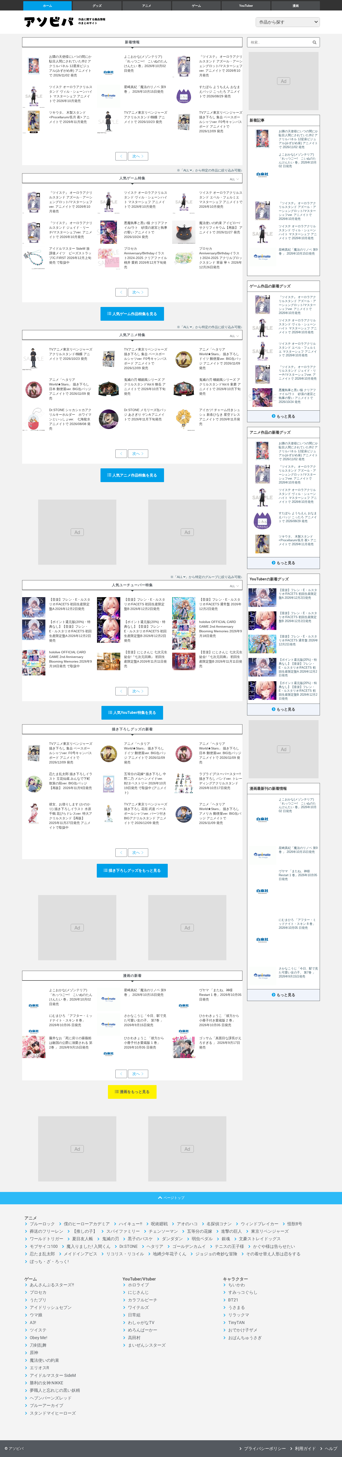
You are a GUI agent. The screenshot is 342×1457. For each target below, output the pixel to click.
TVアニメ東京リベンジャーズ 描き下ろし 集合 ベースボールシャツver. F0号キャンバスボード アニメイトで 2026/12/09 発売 (220, 122)
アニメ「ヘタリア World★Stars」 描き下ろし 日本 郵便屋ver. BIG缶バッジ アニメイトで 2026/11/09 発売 (70, 389)
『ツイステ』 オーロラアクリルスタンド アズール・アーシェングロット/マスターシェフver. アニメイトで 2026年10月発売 (220, 66)
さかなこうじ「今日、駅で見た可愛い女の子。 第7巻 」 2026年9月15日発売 (145, 1020)
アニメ (146, 5)
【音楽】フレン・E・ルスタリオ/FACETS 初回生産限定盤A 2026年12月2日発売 (69, 604)
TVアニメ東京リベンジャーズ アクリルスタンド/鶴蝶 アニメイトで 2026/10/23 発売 (145, 117)
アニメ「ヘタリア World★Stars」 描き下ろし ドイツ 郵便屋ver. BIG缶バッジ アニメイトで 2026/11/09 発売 (220, 358)
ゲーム (196, 5)
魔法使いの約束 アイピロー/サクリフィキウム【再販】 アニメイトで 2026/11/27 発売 (220, 227)
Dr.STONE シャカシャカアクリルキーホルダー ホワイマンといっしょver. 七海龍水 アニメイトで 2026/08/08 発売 (70, 419)
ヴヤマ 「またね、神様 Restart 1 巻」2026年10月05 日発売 (220, 994)
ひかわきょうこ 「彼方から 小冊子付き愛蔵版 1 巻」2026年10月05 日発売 (145, 1042)
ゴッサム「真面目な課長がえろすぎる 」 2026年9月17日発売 (220, 1042)
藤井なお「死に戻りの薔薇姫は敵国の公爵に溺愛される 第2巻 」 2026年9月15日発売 (70, 1042)
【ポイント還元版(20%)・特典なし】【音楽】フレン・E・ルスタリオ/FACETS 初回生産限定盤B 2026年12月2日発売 (145, 631)
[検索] (315, 42)
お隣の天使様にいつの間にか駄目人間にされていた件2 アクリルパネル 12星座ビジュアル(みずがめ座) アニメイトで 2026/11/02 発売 (70, 66)
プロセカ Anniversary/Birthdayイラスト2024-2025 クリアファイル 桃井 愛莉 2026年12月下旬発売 (145, 258)
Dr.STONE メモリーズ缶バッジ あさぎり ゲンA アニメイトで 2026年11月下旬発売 (145, 414)
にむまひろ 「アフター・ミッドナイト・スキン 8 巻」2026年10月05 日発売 (70, 1020)
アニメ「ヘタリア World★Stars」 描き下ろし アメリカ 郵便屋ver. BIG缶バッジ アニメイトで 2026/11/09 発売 (220, 813)
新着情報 (132, 42)
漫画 (296, 5)
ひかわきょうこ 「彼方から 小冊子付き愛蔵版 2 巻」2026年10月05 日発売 (220, 1020)
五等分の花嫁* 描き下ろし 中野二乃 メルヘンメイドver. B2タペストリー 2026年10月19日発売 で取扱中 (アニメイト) (145, 783)
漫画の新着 (132, 975)
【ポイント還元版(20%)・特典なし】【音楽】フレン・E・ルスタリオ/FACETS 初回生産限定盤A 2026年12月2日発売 (70, 631)
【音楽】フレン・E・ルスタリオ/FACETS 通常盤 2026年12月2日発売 (220, 604)
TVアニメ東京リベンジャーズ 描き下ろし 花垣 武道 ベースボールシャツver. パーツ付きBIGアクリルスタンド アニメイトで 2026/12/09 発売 (145, 813)
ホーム (47, 5)
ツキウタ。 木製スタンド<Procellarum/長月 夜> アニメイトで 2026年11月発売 (69, 117)
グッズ (97, 5)
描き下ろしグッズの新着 (132, 729)
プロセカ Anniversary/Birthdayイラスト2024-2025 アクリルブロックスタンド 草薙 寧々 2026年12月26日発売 (220, 258)
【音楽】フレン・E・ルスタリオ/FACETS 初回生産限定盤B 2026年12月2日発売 (144, 604)
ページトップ (174, 1198)
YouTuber (246, 5)
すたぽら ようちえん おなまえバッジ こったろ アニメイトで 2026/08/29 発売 (219, 91)
